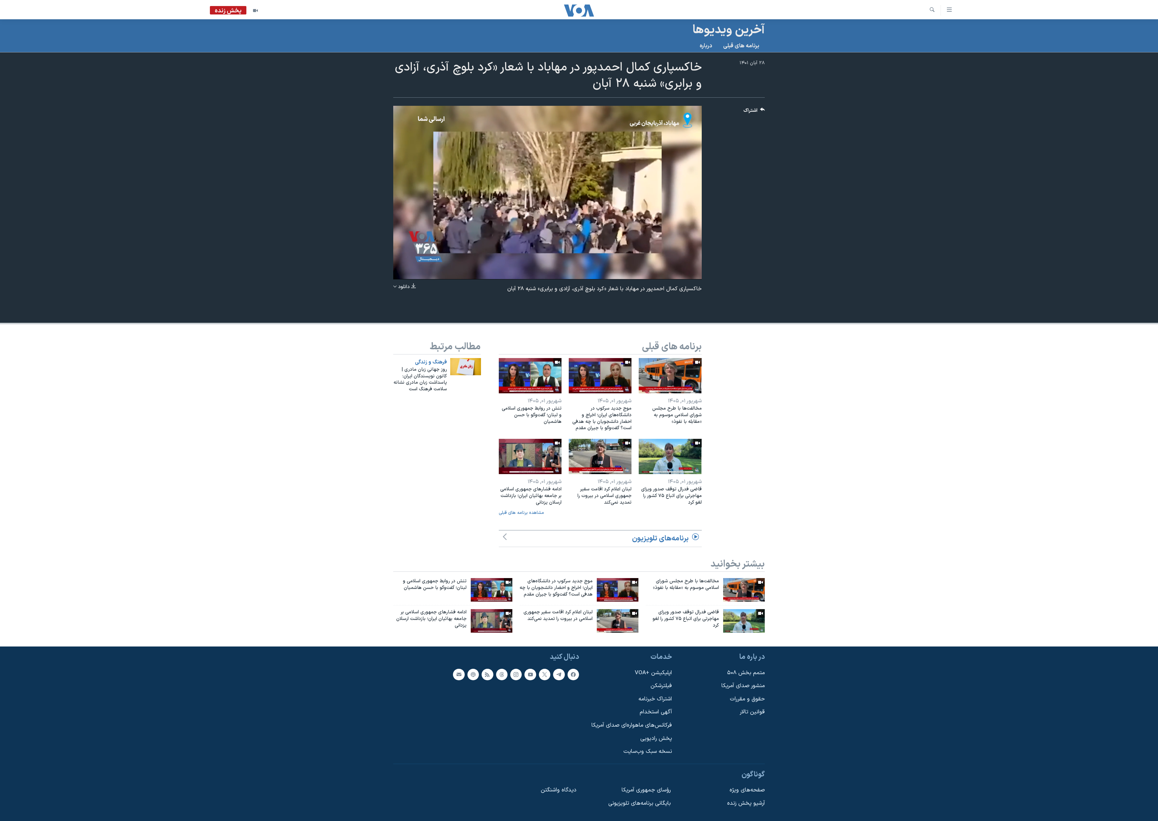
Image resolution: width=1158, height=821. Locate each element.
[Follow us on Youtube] (530, 674)
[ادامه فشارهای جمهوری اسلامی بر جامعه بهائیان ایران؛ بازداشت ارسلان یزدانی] (530, 456)
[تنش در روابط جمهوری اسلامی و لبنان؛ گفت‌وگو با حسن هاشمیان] (530, 375)
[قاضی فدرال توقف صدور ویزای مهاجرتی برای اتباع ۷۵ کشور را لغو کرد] (670, 456)
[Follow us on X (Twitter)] (544, 674)
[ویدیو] (255, 10)
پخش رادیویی (656, 738)
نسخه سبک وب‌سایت (647, 751)
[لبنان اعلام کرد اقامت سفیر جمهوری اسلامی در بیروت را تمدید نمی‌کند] (600, 456)
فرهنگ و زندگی (431, 362)
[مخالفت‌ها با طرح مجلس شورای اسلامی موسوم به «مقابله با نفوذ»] (670, 375)
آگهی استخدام (656, 712)
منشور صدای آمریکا (743, 686)
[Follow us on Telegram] (559, 674)
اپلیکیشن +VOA (653, 672)
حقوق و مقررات (747, 699)
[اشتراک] (458, 674)
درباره (706, 46)
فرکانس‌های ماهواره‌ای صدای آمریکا (631, 725)
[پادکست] (473, 674)
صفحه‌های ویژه (747, 790)
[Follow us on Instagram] (516, 674)
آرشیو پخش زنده (746, 803)
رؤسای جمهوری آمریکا (646, 790)
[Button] (754, 112)
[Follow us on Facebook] (573, 674)
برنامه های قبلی (741, 46)
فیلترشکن (661, 686)
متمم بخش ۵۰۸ (746, 672)
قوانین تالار (752, 712)
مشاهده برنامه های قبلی (521, 513)
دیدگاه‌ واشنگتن (558, 790)
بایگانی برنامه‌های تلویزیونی (639, 803)
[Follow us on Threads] (502, 674)
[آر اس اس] (487, 674)
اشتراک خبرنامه (655, 699)
